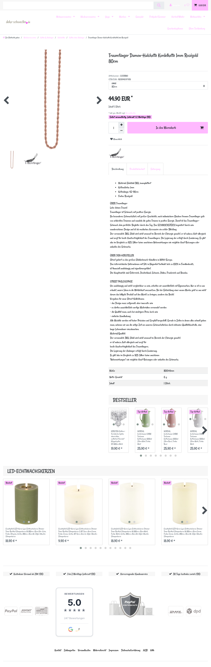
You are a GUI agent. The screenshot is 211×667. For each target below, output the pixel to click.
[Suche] (159, 5)
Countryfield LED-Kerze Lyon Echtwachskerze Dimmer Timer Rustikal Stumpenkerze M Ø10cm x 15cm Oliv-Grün (26, 533)
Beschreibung (118, 169)
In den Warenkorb (166, 127)
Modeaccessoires (88, 16)
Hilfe (152, 650)
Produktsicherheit (137, 169)
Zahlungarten (69, 650)
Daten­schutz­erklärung (130, 650)
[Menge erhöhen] (121, 125)
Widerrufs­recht (99, 650)
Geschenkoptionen (175, 28)
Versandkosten (130, 113)
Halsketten (61, 37)
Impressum (113, 650)
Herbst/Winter (177, 16)
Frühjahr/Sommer (157, 16)
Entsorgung (155, 169)
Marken (123, 16)
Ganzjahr (140, 16)
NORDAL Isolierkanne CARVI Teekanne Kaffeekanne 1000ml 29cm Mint (144, 437)
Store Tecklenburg (197, 28)
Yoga (107, 16)
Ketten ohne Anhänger (76, 37)
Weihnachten (196, 16)
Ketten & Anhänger (47, 37)
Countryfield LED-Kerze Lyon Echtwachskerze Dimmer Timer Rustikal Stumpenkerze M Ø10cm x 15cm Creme (183, 533)
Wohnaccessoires (64, 16)
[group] (119, 418)
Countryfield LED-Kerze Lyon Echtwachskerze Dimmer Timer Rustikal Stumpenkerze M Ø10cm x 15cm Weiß (130, 533)
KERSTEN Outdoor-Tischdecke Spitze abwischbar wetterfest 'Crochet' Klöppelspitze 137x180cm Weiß (118, 437)
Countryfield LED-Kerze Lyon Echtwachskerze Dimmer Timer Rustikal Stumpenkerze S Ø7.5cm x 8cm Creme (77, 533)
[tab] (118, 169)
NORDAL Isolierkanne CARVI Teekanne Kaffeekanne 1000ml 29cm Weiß (197, 437)
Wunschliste (117, 139)
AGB (145, 650)
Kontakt (58, 650)
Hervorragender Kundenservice (134, 574)
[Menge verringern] (121, 130)
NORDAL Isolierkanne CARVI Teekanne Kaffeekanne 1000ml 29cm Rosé (171, 437)
